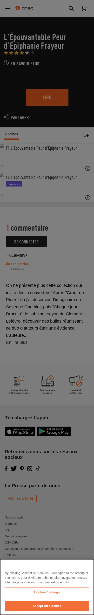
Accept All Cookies (47, 606)
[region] (47, 587)
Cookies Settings (47, 592)
